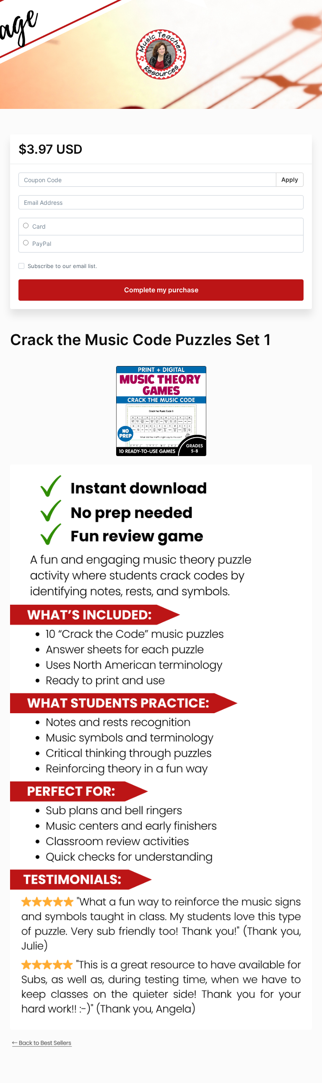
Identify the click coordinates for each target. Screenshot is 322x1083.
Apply (289, 179)
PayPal (41, 243)
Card (38, 226)
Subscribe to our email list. (62, 266)
